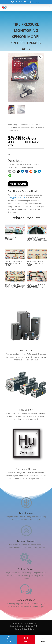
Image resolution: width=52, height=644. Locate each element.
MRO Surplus (26, 409)
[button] (40, 57)
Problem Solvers (26, 569)
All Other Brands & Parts (27, 124)
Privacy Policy (33, 626)
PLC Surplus (26, 350)
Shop (15, 124)
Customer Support (26, 599)
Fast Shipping (26, 512)
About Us (17, 623)
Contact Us (30, 623)
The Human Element (26, 469)
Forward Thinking (26, 541)
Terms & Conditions (24, 629)
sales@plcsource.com (16, 198)
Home (10, 124)
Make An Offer (18, 183)
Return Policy (16, 626)
